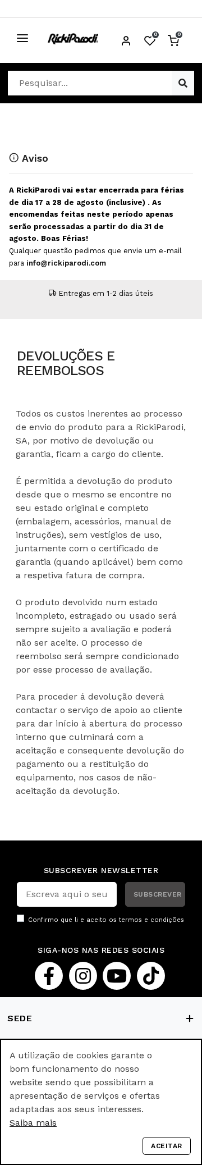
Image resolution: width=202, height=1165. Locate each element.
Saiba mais (33, 1122)
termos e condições (151, 920)
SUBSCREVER (158, 894)
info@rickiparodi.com (66, 263)
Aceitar (166, 1146)
